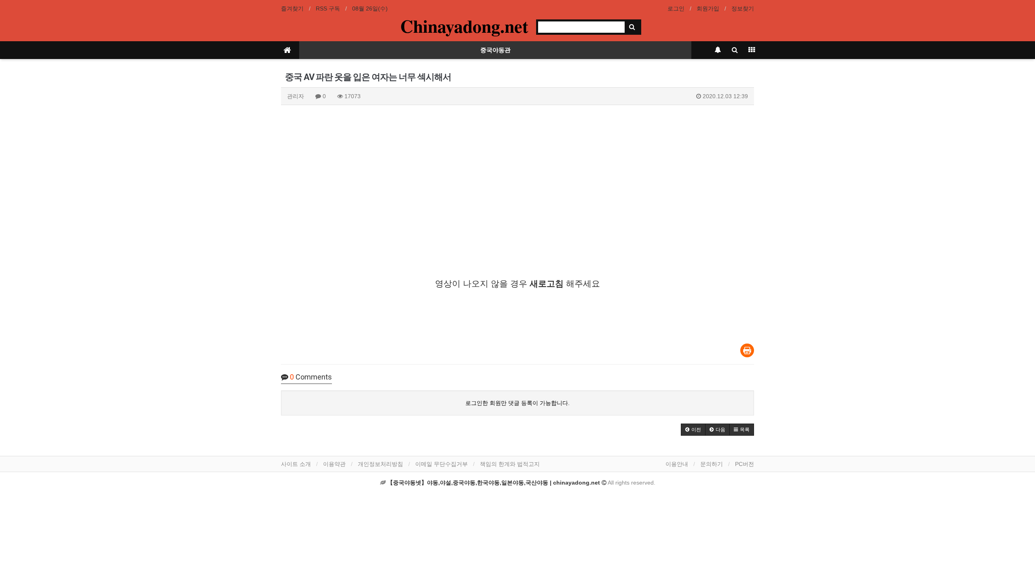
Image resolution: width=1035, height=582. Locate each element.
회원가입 (708, 8)
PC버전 (744, 464)
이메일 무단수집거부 (441, 464)
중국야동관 (495, 50)
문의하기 (711, 464)
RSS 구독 (328, 8)
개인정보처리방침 (380, 464)
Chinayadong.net (464, 26)
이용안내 (676, 464)
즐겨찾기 (292, 8)
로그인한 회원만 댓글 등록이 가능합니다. (517, 403)
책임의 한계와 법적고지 (510, 464)
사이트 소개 (296, 464)
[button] (693, 430)
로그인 (675, 8)
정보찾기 (742, 8)
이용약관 (334, 464)
